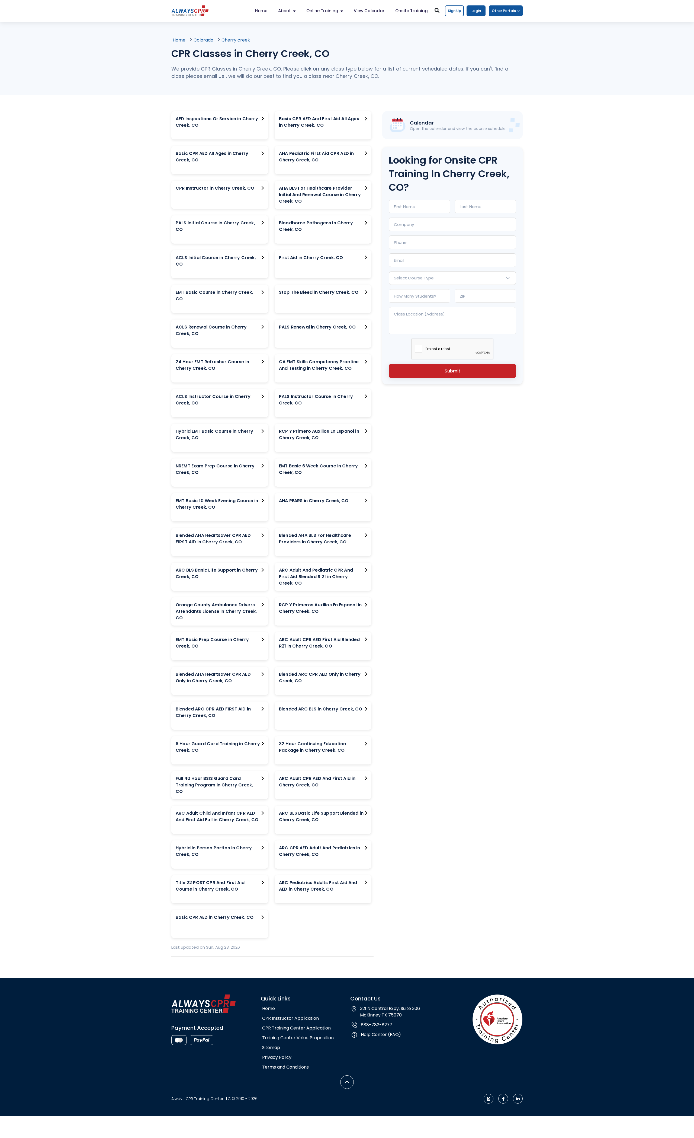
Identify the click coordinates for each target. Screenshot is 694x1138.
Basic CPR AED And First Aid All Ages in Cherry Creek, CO (319, 122)
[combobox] (452, 278)
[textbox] (452, 278)
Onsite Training (411, 11)
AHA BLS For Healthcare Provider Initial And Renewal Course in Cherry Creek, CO (320, 194)
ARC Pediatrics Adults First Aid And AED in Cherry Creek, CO (318, 885)
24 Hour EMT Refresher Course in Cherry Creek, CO (212, 365)
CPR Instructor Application (290, 1018)
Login (476, 10)
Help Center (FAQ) (381, 1034)
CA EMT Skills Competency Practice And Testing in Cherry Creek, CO (319, 365)
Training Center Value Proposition (298, 1038)
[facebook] (503, 1098)
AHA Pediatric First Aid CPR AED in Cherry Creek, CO (316, 156)
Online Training (322, 11)
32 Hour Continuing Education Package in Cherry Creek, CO (312, 747)
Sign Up (454, 10)
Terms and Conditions (285, 1067)
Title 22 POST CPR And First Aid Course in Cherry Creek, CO (210, 885)
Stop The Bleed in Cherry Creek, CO (318, 292)
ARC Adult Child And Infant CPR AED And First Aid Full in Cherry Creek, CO (217, 816)
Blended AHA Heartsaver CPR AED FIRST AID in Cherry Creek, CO (213, 538)
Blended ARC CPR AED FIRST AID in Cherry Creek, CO (213, 712)
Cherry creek (235, 40)
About (284, 11)
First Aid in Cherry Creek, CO (311, 257)
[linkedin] (517, 1098)
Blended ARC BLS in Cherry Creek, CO (320, 709)
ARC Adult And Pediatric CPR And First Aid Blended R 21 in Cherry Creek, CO (316, 576)
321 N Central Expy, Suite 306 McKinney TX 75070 (390, 1011)
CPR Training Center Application (296, 1028)
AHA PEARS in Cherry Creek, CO (314, 501)
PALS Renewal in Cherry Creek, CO (317, 327)
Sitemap (271, 1047)
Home (261, 11)
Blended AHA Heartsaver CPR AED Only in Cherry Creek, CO (213, 677)
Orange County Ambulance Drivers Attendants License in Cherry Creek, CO (216, 611)
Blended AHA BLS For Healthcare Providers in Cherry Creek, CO (315, 538)
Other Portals (504, 10)
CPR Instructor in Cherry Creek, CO (215, 188)
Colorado (203, 40)
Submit (452, 371)
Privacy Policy (276, 1057)
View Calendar (369, 11)
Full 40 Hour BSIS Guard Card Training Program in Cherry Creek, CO (214, 785)
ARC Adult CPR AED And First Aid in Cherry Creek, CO (317, 781)
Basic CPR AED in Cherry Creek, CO (214, 917)
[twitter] (488, 1098)
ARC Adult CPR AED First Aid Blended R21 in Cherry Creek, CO (319, 642)
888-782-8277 (376, 1025)
